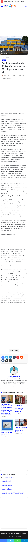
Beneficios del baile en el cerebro (6, 433)
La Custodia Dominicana (8, 477)
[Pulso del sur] (10, 6)
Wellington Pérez (7, 75)
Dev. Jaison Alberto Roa (15, 536)
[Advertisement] (14, 16)
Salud (7, 57)
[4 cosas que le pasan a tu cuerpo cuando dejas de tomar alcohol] (21, 422)
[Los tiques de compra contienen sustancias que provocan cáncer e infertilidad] (21, 399)
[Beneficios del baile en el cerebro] (7, 425)
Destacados (14, 350)
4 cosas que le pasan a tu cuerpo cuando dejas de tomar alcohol (21, 430)
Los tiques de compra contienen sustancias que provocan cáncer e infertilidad (20, 408)
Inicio (4, 57)
